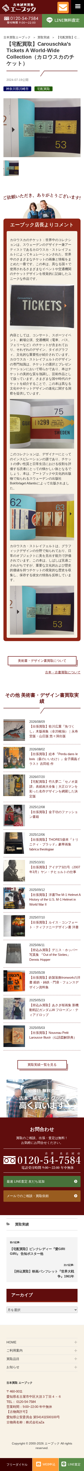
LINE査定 (74, 1464)
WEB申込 (49, 1464)
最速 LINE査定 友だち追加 (26, 1181)
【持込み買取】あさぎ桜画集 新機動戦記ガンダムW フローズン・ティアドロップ (54, 1010)
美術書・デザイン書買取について (42, 660)
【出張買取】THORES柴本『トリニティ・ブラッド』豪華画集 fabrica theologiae (53, 844)
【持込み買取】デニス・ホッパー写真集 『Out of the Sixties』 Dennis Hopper (53, 954)
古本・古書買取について (63, 672)
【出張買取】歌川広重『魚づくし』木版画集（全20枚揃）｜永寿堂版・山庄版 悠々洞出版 (53, 731)
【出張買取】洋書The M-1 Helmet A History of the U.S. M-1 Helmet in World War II (55, 899)
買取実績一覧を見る (42, 1064)
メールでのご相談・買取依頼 (28, 1196)
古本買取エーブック (17, 37)
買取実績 (43, 37)
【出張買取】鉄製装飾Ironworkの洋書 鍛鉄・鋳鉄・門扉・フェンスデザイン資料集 (54, 982)
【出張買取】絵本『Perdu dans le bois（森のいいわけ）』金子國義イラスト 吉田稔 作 (54, 758)
